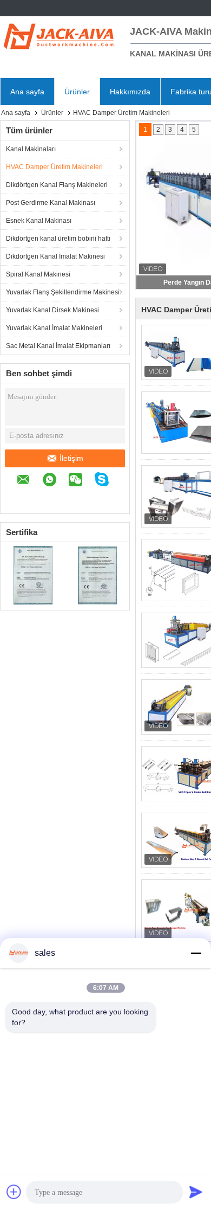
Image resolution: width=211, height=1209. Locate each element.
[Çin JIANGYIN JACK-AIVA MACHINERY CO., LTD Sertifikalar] (33, 574)
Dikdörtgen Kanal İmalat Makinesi (55, 256)
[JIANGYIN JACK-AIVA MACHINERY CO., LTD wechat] (81, 481)
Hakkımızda (130, 91)
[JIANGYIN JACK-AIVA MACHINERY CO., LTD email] (29, 481)
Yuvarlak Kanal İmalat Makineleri (54, 328)
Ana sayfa (27, 91)
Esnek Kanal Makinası (38, 220)
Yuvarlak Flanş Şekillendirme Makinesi (63, 292)
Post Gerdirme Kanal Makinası (50, 203)
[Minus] (195, 953)
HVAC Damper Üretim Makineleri (54, 167)
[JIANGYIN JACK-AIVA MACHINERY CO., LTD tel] (22, 497)
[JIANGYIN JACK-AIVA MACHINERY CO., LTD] (59, 35)
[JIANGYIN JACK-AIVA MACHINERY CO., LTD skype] (107, 480)
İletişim (71, 458)
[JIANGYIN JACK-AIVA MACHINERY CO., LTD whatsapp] (55, 481)
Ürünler (77, 91)
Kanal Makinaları (31, 149)
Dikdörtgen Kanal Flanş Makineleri (57, 185)
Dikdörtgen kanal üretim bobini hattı (58, 238)
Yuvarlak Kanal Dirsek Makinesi (52, 310)
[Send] (196, 1192)
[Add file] (14, 1192)
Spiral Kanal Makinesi (38, 274)
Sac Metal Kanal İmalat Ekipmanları (58, 346)
